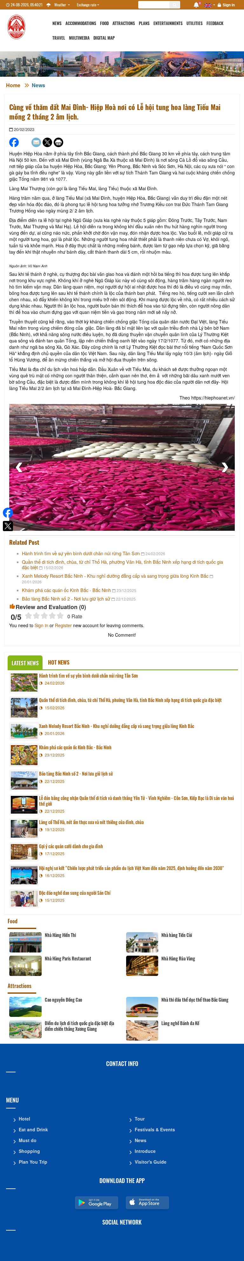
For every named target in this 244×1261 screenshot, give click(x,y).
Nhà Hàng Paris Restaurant (68, 958)
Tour (140, 1118)
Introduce (145, 1151)
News (57, 23)
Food (104, 23)
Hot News (59, 662)
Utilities (194, 23)
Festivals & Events (155, 1129)
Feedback (215, 23)
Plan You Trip (33, 1162)
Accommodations (80, 23)
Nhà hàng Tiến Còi (176, 935)
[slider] (44, 616)
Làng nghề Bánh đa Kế (180, 1023)
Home (13, 85)
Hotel (24, 1118)
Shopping (29, 1151)
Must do (28, 1140)
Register (63, 625)
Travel (58, 38)
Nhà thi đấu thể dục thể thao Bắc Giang (194, 1000)
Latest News (25, 663)
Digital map (104, 38)
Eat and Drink (33, 1129)
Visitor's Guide (150, 1162)
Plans (144, 23)
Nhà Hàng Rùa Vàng (178, 958)
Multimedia (79, 38)
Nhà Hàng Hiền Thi (60, 935)
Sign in (229, 5)
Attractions (123, 23)
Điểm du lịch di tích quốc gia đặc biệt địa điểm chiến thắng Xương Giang (79, 1026)
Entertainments (168, 23)
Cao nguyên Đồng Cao (63, 1000)
